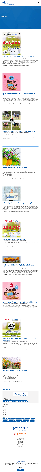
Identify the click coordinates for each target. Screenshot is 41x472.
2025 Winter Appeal (31, 421)
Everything (4, 418)
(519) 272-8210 (21, 456)
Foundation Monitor (31, 418)
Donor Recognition (20, 444)
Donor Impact (18, 418)
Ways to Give (20, 441)
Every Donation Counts (20, 438)
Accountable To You (20, 439)
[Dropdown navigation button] (38, 2)
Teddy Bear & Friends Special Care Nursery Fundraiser (11, 421)
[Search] (35, 2)
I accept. (20, 467)
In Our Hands (24, 418)
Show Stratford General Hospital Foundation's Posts (15, 401)
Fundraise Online (20, 443)
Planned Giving (5, 420)
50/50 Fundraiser (19, 420)
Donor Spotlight (11, 420)
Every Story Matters (11, 418)
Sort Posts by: (5, 404)
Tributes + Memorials (20, 442)
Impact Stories (20, 447)
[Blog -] (20, 428)
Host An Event (20, 450)
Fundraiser (32, 420)
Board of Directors (26, 420)
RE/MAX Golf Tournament (20, 453)
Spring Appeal (24, 421)
